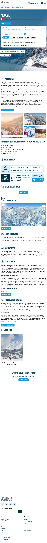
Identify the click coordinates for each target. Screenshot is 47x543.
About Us (3, 522)
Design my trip (23, 379)
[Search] (25, 34)
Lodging (6, 37)
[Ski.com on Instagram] (10, 504)
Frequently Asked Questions (4, 525)
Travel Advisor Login (28, 521)
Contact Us (3, 528)
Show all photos (15, 136)
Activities (21, 37)
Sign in (14, 45)
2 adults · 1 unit (8, 34)
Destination (4, 27)
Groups (25, 525)
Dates (25, 27)
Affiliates (26, 519)
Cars (28, 37)
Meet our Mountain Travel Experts (5, 520)
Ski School (16, 39)
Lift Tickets (7, 39)
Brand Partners (27, 528)
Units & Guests (5, 32)
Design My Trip (6, 23)
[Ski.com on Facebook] (2, 504)
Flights (13, 37)
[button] (12, 125)
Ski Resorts (7, 7)
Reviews (2, 532)
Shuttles (34, 37)
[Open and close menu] (45, 3)
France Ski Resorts (15, 7)
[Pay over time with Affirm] (5, 55)
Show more (4, 291)
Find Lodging (23, 192)
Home (2, 7)
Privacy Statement (4, 539)
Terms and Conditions (5, 537)
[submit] (20, 511)
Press (2, 530)
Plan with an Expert (7, 110)
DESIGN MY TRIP (6, 228)
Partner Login (26, 523)
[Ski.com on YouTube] (14, 504)
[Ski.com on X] (6, 504)
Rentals (23, 39)
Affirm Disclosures (27, 530)
